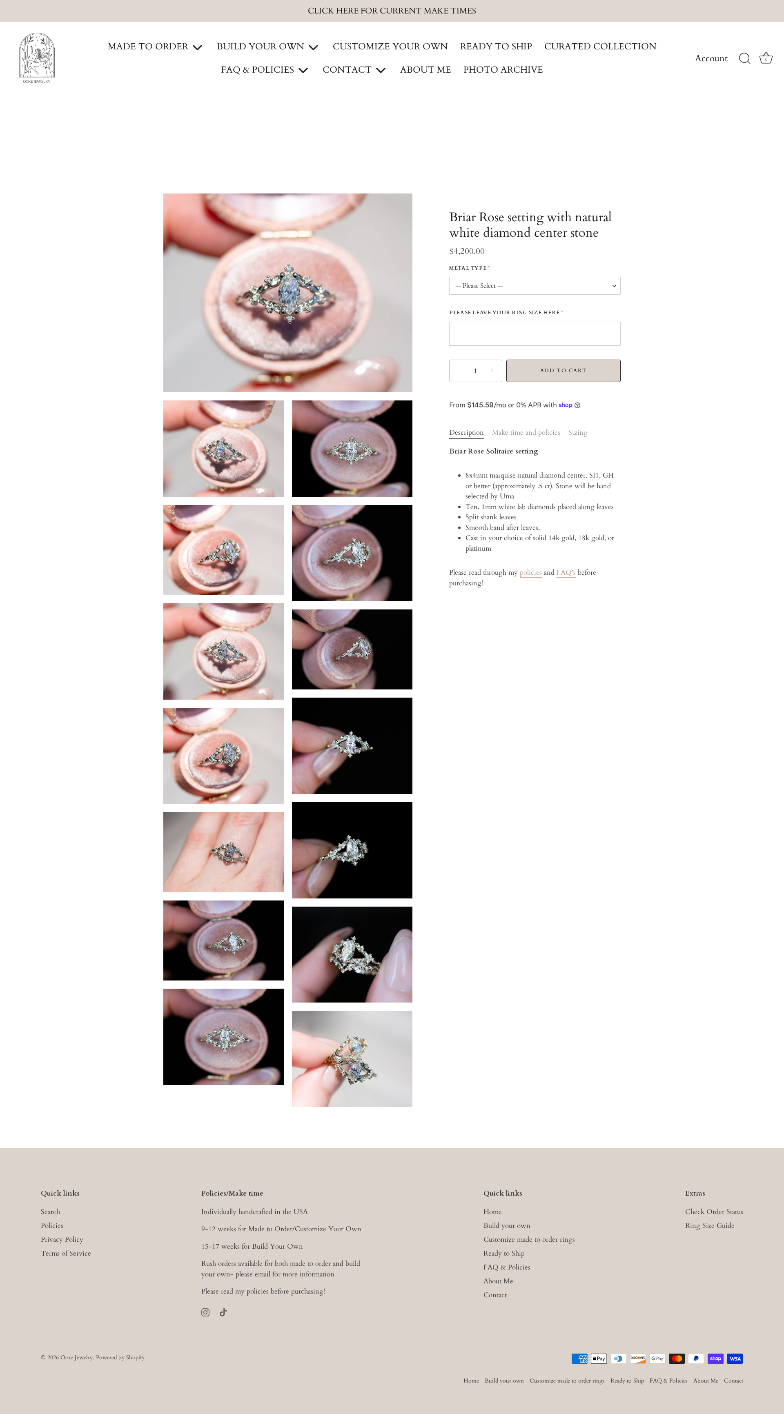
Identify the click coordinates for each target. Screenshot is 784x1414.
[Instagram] (205, 1311)
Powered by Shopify (120, 1357)
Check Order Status (714, 1211)
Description (466, 432)
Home (492, 1211)
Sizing (578, 432)
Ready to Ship (504, 1253)
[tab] (470, 432)
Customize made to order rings (529, 1239)
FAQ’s (566, 572)
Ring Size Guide (710, 1225)
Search (50, 1211)
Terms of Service (66, 1253)
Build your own (506, 1225)
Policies (52, 1225)
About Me (498, 1281)
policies (531, 572)
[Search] (745, 59)
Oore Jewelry (76, 1357)
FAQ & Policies (506, 1267)
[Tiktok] (223, 1311)
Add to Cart (563, 370)
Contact (495, 1295)
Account (711, 58)
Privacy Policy (62, 1239)
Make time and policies (526, 432)
